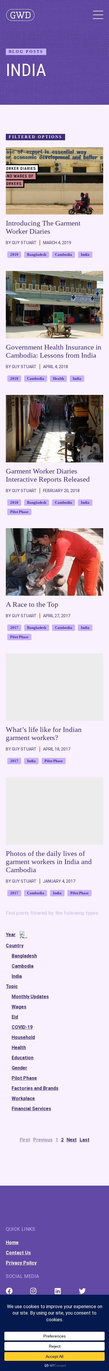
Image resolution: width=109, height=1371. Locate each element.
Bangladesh (24, 956)
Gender (19, 1068)
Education (22, 1057)
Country (15, 945)
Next (72, 1140)
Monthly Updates (30, 996)
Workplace (23, 1098)
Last (85, 1140)
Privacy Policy (21, 1263)
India (17, 976)
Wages (19, 1007)
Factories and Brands (35, 1088)
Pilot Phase (24, 1078)
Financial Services (31, 1108)
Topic (12, 986)
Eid (15, 1017)
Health (19, 1047)
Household (23, 1037)
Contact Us (18, 1252)
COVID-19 (22, 1027)
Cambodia (22, 966)
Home (12, 1242)
